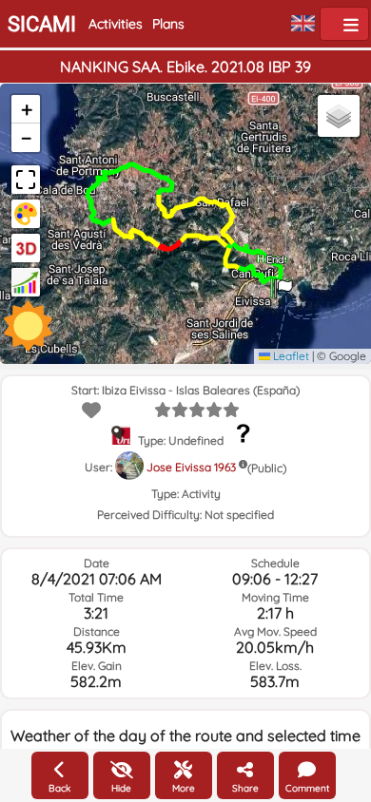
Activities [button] (115, 23)
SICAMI (42, 24)
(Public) (266, 468)
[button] (283, 282)
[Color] (25, 214)
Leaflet (289, 356)
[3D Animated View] (25, 248)
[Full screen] (25, 179)
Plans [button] (168, 23)
